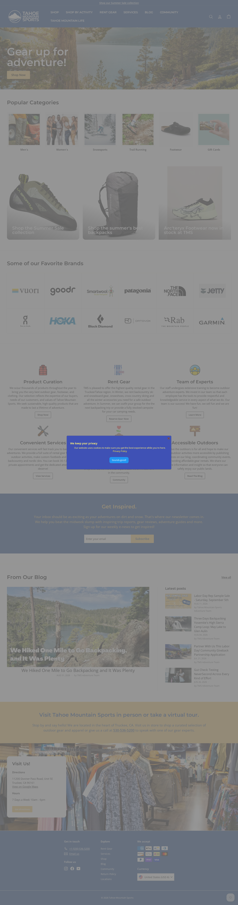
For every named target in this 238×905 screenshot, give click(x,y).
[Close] (168, 438)
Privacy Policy (120, 451)
